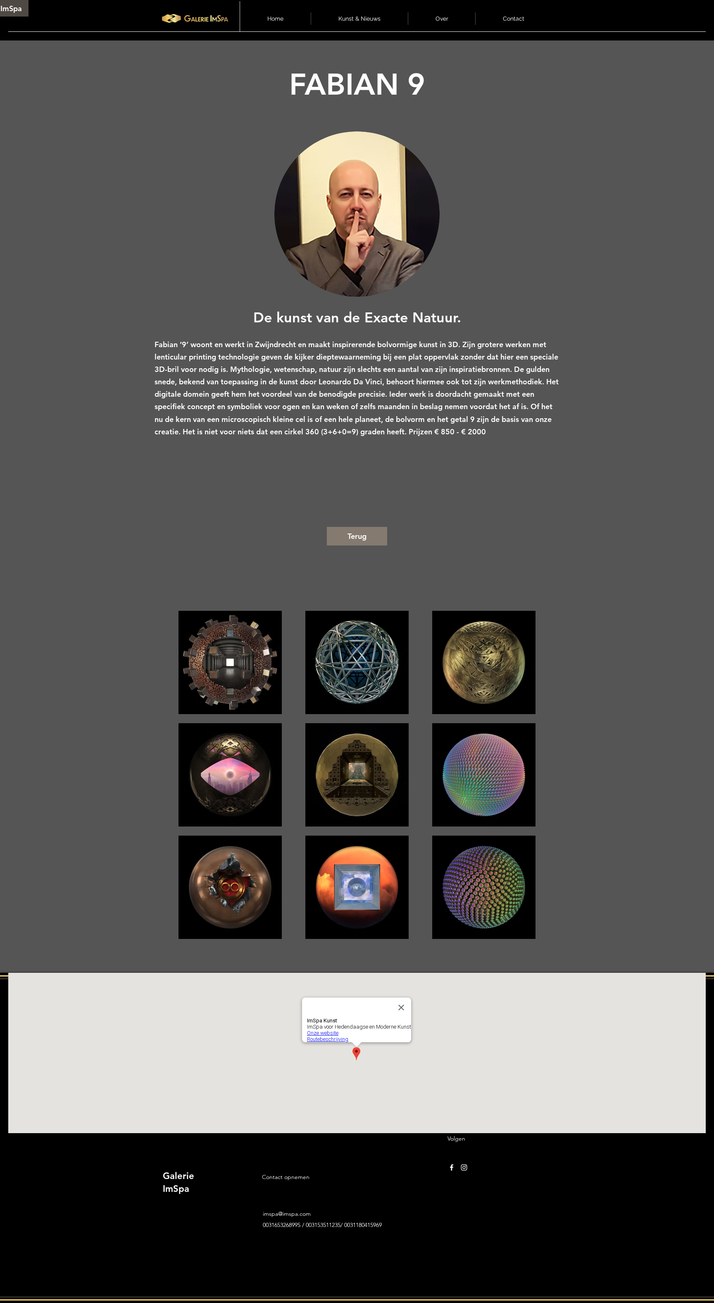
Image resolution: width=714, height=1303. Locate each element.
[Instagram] (464, 1167)
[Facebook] (451, 1167)
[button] (359, 18)
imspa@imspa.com (287, 1213)
